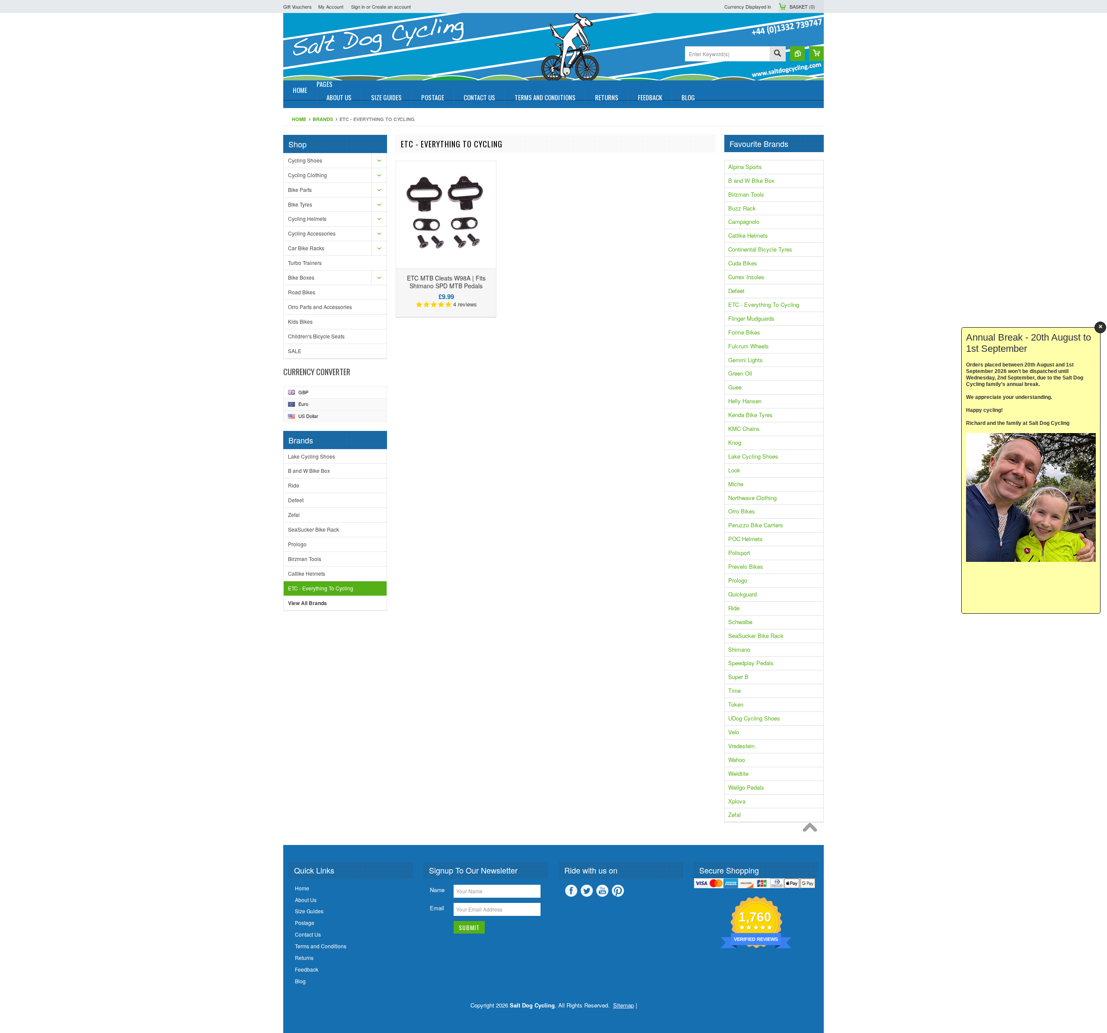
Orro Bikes (741, 511)
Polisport (739, 552)
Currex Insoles (746, 277)
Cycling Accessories (312, 233)
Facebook (571, 891)
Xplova (736, 801)
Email (437, 908)
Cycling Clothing (307, 175)
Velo (733, 732)
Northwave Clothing (752, 498)
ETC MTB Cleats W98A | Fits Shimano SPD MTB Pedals (446, 282)
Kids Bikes (300, 321)
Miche (735, 484)
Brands (323, 119)
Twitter (587, 891)
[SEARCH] (777, 54)
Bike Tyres (300, 204)
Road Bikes (301, 292)
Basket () (802, 6)
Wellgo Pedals (746, 787)
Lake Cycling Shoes (311, 456)
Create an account (391, 6)
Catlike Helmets (306, 573)
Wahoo (736, 760)
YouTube (602, 891)
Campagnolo (743, 221)
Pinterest (618, 891)
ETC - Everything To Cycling (320, 588)
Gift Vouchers (297, 6)
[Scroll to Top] (812, 829)
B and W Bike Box (309, 470)
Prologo (297, 544)
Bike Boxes (301, 277)
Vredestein (741, 746)
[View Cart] (816, 53)
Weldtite (738, 773)
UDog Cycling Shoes (754, 718)
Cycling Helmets (307, 218)
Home (299, 119)
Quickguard (742, 594)
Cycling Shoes (305, 160)
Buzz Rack (742, 208)
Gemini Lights (745, 360)
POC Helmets (745, 539)
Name (437, 890)
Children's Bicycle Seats (316, 336)
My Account (330, 6)
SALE (294, 350)
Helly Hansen (744, 401)
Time (734, 690)
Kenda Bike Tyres (750, 415)
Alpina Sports (745, 167)
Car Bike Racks (306, 248)
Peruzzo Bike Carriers (755, 525)
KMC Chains (744, 428)
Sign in (358, 6)
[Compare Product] (797, 53)
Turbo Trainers (305, 262)
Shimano (739, 649)
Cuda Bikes (742, 263)
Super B (738, 677)
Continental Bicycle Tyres (760, 249)
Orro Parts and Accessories (320, 306)
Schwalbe (740, 622)
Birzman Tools (304, 558)
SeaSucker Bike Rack (313, 529)
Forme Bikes (744, 332)
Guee (735, 387)
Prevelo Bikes (745, 566)
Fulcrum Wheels (748, 346)
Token (735, 704)
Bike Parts (300, 189)
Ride (293, 485)
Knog (734, 442)
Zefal (294, 514)
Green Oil (740, 373)
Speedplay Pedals (751, 663)
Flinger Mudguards (751, 318)
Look (734, 470)
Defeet (296, 500)
